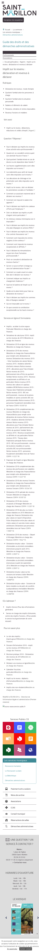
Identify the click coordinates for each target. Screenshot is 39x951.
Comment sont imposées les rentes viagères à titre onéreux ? (19, 239)
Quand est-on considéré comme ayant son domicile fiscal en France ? (20, 154)
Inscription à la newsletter (13, 20)
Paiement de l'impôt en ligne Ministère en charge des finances (20, 461)
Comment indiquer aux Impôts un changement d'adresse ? (18, 279)
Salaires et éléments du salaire (16, 105)
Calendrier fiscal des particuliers (13, 670)
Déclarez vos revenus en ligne (17, 663)
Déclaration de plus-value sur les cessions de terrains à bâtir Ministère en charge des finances (19, 574)
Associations (7, 58)
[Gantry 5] (19, 10)
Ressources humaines (13, 766)
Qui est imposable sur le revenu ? (18, 303)
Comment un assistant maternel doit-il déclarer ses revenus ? (20, 195)
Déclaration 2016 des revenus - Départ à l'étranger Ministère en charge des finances (20, 537)
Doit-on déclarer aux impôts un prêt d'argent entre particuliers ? (19, 213)
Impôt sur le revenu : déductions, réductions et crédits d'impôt (18, 129)
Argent (22, 62)
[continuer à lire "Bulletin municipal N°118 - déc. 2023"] (22, 919)
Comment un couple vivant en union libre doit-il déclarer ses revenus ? (19, 273)
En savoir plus (12, 949)
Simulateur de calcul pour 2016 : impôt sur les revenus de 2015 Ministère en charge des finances (20, 338)
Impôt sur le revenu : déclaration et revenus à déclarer (19, 63)
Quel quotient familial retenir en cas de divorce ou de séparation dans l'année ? (20, 160)
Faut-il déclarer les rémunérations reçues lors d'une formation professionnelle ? (18, 253)
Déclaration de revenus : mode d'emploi (19, 89)
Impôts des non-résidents (15, 687)
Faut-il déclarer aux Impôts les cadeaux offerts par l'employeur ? (20, 207)
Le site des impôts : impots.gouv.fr (13, 637)
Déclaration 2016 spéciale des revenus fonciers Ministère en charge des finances (20, 495)
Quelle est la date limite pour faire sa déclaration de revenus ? (19, 292)
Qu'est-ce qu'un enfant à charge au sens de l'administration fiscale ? (19, 267)
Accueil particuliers (11, 62)
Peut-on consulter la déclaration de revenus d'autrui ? (19, 260)
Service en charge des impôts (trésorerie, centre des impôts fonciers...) (20, 617)
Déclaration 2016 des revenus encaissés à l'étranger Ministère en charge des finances (19, 504)
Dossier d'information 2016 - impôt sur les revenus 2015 (19, 646)
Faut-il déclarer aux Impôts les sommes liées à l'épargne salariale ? (20, 298)
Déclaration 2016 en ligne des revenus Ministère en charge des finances (20, 345)
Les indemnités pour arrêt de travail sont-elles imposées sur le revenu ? (19, 173)
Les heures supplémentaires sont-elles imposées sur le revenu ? (20, 167)
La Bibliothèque (10, 775)
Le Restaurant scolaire (13, 770)
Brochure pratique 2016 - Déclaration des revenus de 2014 (20, 655)
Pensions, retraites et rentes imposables (20, 109)
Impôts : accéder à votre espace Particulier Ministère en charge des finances (18, 329)
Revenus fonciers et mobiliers (16, 112)
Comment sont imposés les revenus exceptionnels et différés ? (19, 245)
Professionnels (8, 55)
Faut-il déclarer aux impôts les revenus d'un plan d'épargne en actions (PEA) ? (20, 226)
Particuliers (7, 52)
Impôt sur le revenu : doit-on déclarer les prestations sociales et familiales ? (20, 188)
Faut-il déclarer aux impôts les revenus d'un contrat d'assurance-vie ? (20, 232)
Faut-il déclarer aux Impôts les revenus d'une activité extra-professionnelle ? (20, 148)
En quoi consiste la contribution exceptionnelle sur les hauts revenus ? (20, 308)
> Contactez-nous (19, 862)
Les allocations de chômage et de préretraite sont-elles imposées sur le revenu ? (20, 181)
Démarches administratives (15, 780)
